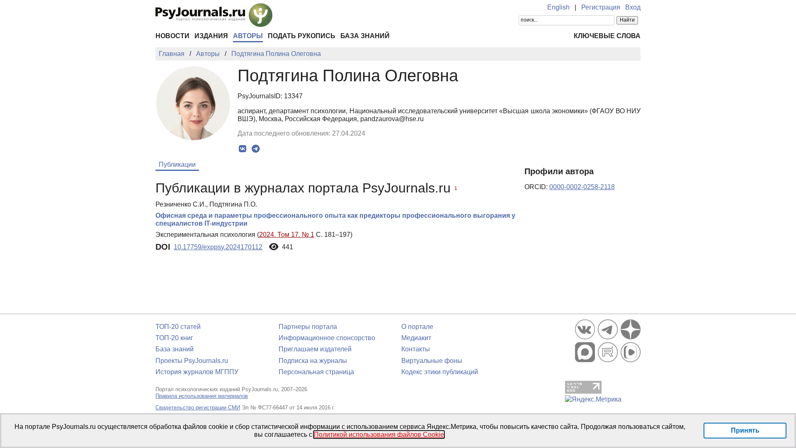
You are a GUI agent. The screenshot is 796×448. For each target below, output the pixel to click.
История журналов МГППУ (196, 371)
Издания (211, 35)
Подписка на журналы (313, 360)
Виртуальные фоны (431, 360)
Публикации (177, 164)
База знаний (365, 35)
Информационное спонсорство (327, 337)
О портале (417, 326)
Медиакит (416, 337)
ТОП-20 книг (174, 337)
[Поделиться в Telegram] (255, 148)
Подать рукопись (301, 35)
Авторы (248, 35)
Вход (633, 7)
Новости (172, 35)
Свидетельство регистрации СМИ (197, 407)
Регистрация (600, 7)
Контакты (415, 349)
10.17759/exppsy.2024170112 (218, 247)
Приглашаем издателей (315, 349)
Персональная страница (316, 371)
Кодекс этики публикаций (439, 371)
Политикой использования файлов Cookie (379, 434)
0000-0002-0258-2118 (582, 186)
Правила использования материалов (201, 396)
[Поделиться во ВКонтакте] (243, 148)
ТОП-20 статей (178, 326)
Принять (745, 430)
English (558, 7)
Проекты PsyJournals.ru (191, 360)
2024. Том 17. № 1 (286, 234)
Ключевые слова (607, 35)
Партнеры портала (308, 326)
